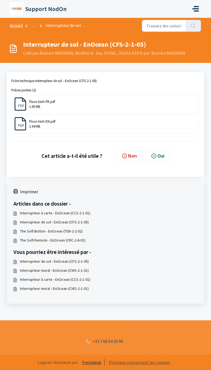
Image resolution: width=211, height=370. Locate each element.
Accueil (16, 25)
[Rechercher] (193, 26)
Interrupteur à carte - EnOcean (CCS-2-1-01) (55, 213)
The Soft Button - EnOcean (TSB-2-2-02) (51, 231)
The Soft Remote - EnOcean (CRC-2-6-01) (52, 240)
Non (132, 156)
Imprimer (29, 191)
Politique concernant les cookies (139, 362)
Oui (160, 156)
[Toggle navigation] (195, 9)
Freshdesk (91, 362)
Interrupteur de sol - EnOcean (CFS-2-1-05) (54, 222)
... (34, 25)
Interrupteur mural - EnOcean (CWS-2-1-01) (54, 270)
